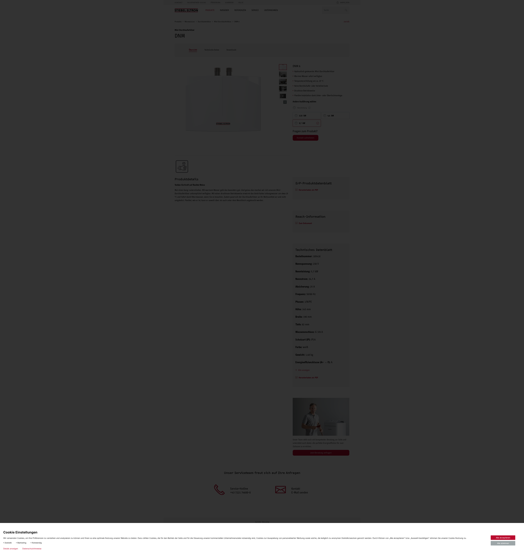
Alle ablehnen (503, 543)
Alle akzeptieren (503, 537)
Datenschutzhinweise (31, 549)
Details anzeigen (10, 549)
